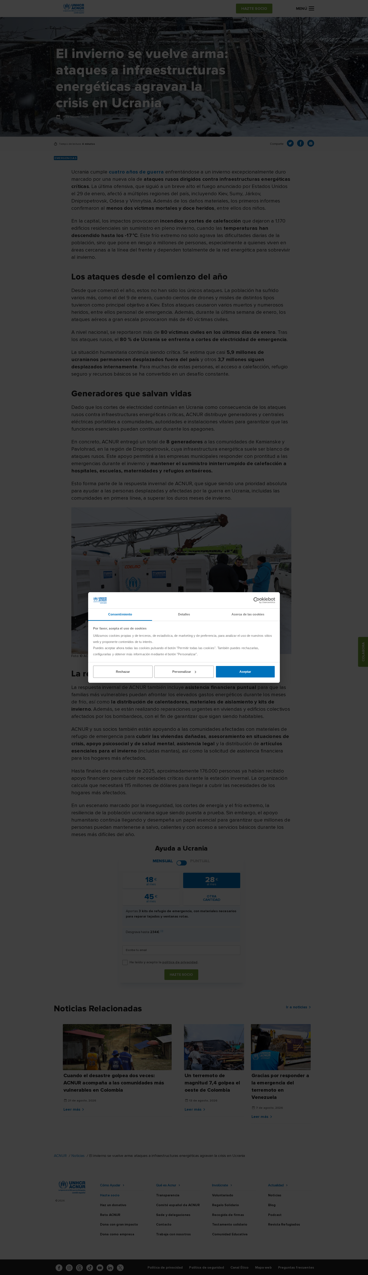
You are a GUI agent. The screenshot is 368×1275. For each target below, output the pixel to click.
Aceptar (245, 671)
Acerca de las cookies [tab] (247, 614)
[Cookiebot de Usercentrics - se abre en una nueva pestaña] (256, 600)
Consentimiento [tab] (120, 614)
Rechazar (123, 671)
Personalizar (181, 671)
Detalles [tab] (184, 614)
